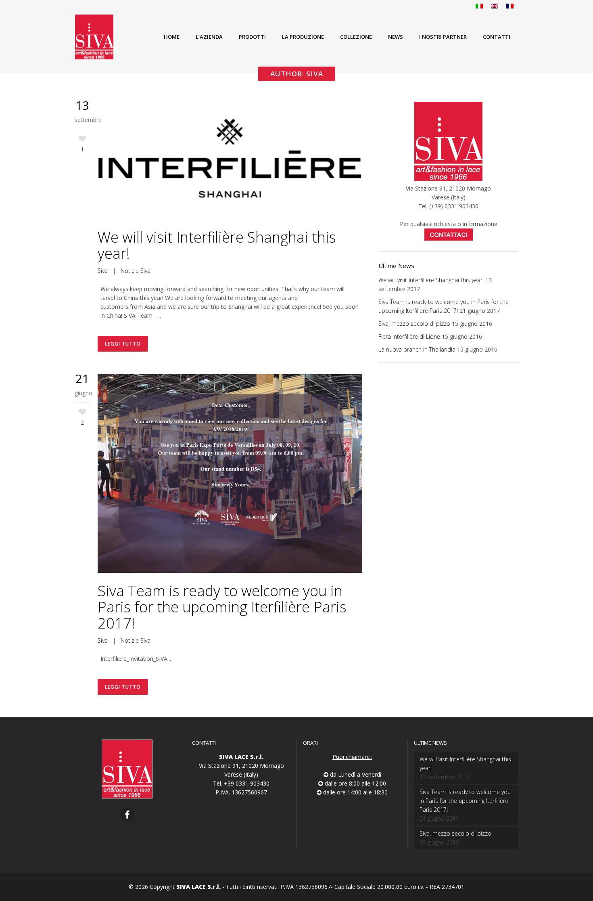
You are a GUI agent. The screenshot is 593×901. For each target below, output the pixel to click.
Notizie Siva (135, 270)
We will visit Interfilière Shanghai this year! (217, 245)
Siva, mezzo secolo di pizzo (414, 323)
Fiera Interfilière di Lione (409, 336)
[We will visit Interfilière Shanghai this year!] (230, 160)
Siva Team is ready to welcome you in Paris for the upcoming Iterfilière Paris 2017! (222, 607)
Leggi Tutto (123, 343)
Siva (103, 270)
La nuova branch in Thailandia (416, 349)
